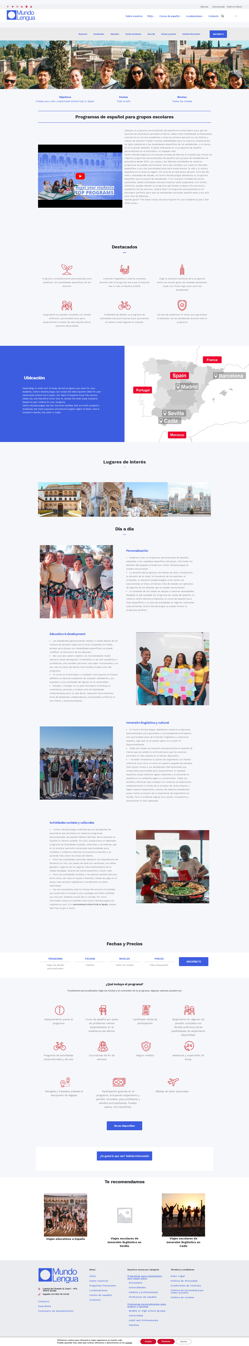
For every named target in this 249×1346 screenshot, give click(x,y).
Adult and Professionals (143, 1320)
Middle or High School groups (147, 1311)
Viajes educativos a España (65, 1239)
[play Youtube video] (80, 176)
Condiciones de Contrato (186, 1286)
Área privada (218, 6)
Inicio (92, 1276)
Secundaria (135, 1283)
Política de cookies (182, 1297)
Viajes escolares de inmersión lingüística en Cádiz (183, 1242)
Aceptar (148, 1341)
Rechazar (166, 1341)
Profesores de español (143, 1297)
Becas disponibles (124, 1125)
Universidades (137, 1287)
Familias (134, 1325)
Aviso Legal (178, 1276)
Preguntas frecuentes (102, 1286)
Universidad (136, 1315)
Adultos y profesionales (143, 1292)
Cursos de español (169, 16)
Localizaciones (194, 16)
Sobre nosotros (134, 16)
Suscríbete (44, 1306)
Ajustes (183, 1341)
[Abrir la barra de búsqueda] (222, 16)
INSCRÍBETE (218, 34)
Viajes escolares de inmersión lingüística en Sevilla (124, 1242)
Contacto (213, 16)
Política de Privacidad (184, 1281)
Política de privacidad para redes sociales (187, 1291)
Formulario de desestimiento (56, 1311)
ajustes (128, 1343)
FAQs (150, 16)
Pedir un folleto (234, 6)
